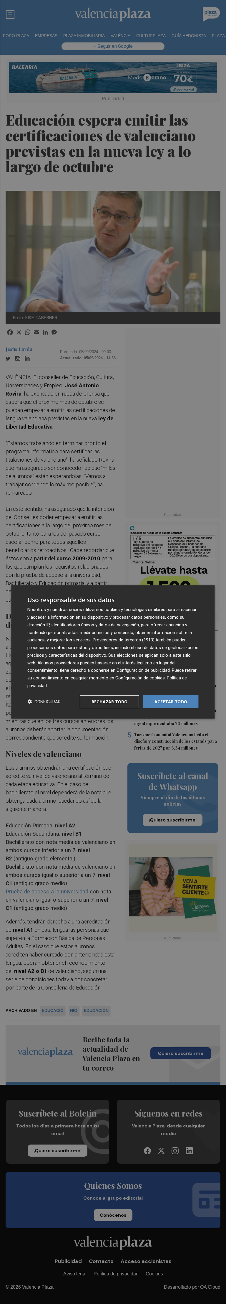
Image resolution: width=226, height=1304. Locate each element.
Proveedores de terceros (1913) (123, 640)
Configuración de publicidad (143, 670)
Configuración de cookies (140, 678)
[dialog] (113, 652)
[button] (44, 701)
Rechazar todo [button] (110, 701)
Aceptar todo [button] (170, 701)
